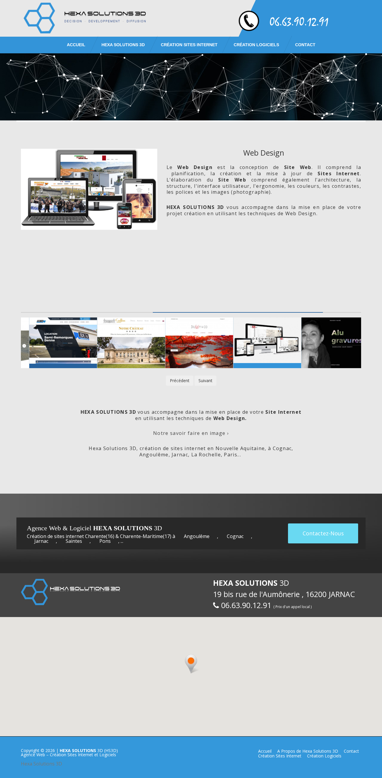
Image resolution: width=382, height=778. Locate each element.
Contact (305, 44)
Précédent (180, 380)
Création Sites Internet (189, 44)
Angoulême (197, 536)
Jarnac (41, 541)
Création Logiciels (256, 44)
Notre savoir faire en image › (191, 433)
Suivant (205, 380)
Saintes (74, 541)
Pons (105, 541)
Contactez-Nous (323, 533)
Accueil (76, 44)
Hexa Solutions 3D (41, 763)
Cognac (235, 536)
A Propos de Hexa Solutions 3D (307, 751)
